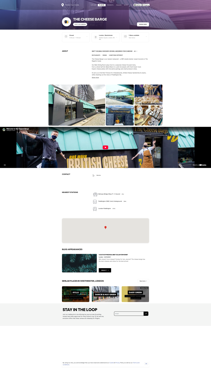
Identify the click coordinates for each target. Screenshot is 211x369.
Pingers (119, 5)
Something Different (116, 55)
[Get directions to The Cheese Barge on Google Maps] (105, 230)
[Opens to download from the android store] (146, 5)
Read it (104, 270)
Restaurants (96, 55)
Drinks (105, 55)
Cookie (111, 363)
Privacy (117, 363)
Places (101, 5)
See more (142, 281)
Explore (94, 5)
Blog (126, 5)
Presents (110, 5)
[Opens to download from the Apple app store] (137, 5)
